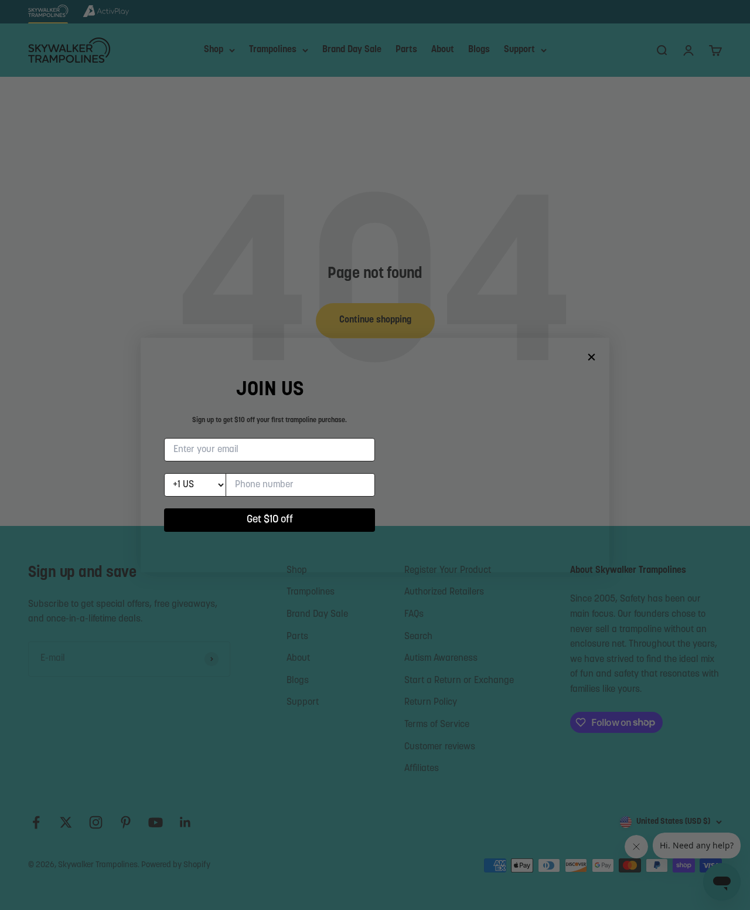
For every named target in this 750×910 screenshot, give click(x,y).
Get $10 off (270, 520)
